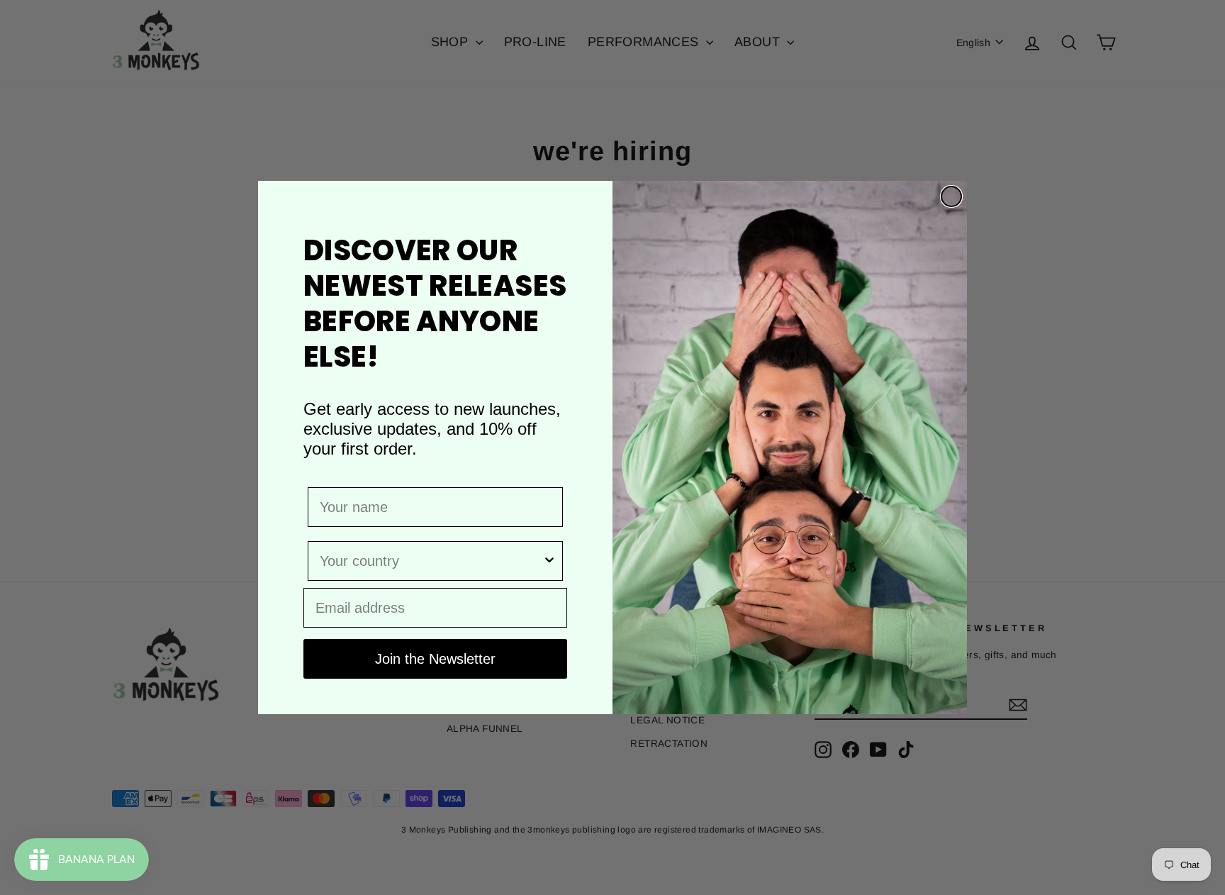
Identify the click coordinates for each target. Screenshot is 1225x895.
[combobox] (431, 561)
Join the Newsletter (435, 659)
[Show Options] (549, 561)
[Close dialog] (951, 196)
